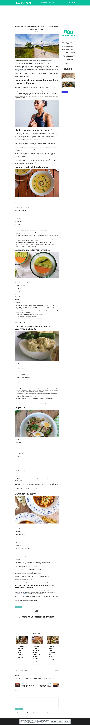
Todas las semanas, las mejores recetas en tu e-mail (26, 600)
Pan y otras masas (68, 79)
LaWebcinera (23, 3)
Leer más (20, 657)
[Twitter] (71, 2)
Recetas (37, 2)
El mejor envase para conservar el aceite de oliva (52, 651)
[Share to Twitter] (58, 670)
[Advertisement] (45, 13)
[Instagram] (72, 2)
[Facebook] (69, 2)
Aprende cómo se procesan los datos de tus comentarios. (45, 712)
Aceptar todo (53, 721)
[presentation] (22, 640)
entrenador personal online (20, 70)
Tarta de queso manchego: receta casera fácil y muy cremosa (37, 652)
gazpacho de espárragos (24, 320)
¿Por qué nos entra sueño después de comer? (21, 650)
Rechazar (60, 721)
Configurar (66, 721)
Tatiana (17, 675)
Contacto (51, 2)
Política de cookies (40, 722)
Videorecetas (44, 2)
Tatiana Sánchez (54, 678)
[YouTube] (74, 2)
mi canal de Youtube (23, 593)
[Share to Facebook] (56, 670)
